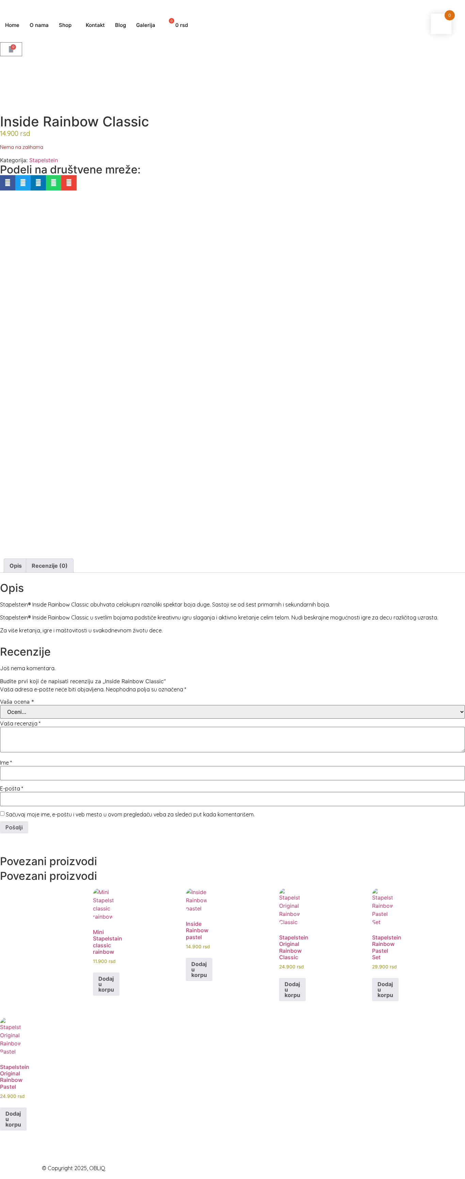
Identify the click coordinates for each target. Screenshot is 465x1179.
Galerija (145, 25)
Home (12, 25)
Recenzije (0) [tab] (50, 565)
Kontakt (95, 25)
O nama (39, 25)
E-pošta (11, 788)
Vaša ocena (17, 701)
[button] (7, 182)
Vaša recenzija (20, 723)
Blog (120, 25)
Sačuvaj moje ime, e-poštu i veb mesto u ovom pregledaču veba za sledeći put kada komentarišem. (130, 814)
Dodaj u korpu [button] (106, 984)
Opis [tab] (16, 565)
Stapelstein (43, 160)
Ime (6, 762)
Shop (65, 25)
